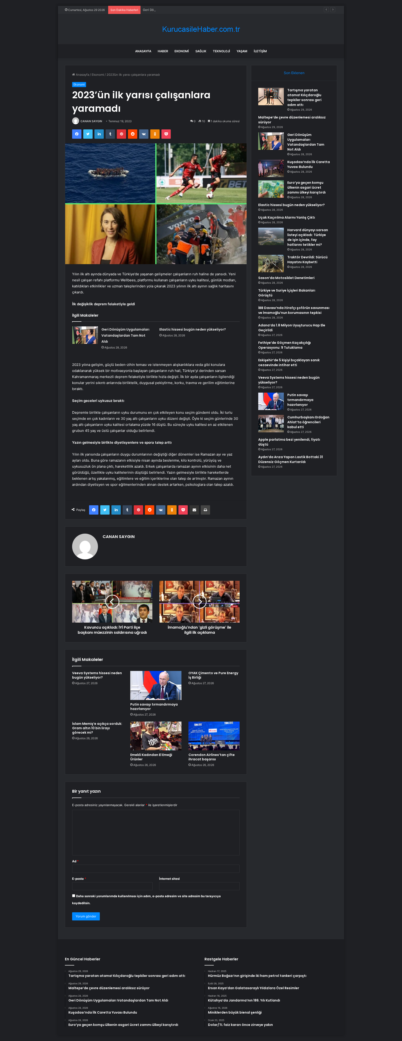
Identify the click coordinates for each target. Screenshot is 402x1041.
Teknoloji (221, 51)
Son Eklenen (294, 73)
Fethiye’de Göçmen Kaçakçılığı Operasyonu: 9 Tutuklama (284, 345)
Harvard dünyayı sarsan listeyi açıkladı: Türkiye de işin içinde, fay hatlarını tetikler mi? (307, 237)
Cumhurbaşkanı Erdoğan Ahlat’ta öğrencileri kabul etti (308, 422)
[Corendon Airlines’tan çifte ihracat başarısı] (214, 736)
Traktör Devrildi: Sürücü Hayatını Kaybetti (307, 259)
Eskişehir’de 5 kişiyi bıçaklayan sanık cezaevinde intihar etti (289, 362)
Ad (75, 861)
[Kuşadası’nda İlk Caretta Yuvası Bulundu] (271, 168)
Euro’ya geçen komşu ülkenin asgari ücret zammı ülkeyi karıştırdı (306, 187)
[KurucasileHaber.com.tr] (201, 29)
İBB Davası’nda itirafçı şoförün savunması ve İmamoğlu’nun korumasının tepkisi (293, 310)
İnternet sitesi (169, 878)
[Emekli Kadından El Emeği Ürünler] (155, 736)
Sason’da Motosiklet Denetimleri (286, 278)
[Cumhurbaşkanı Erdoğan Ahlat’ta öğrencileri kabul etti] (271, 423)
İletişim (260, 51)
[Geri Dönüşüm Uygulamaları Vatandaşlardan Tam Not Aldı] (85, 335)
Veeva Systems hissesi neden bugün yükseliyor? (97, 675)
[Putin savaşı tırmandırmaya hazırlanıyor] (155, 685)
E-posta (79, 878)
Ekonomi (181, 51)
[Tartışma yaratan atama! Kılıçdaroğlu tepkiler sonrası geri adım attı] (271, 96)
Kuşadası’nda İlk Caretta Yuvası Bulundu (308, 164)
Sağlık (200, 51)
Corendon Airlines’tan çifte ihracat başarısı (211, 757)
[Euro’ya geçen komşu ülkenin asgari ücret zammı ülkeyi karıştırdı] (271, 189)
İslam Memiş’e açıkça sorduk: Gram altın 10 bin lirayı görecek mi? (97, 728)
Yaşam (242, 51)
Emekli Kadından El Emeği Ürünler (151, 757)
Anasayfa (143, 51)
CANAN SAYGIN (91, 121)
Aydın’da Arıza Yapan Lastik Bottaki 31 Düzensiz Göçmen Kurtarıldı (290, 459)
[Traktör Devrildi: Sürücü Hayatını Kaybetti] (271, 263)
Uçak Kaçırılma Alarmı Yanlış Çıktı (286, 217)
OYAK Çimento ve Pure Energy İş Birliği (213, 675)
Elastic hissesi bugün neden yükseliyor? (192, 329)
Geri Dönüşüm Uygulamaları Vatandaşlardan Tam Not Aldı (184, 10)
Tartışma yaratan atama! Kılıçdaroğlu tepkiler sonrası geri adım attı (304, 97)
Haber (163, 51)
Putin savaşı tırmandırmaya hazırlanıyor (154, 706)
